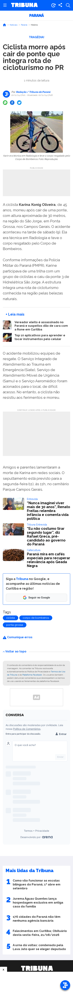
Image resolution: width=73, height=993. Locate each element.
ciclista (10, 617)
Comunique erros (19, 637)
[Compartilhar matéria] (60, 5)
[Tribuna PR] (37, 968)
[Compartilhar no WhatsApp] (5, 102)
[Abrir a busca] (68, 5)
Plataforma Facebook (32, 675)
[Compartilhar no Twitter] (19, 102)
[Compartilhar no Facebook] (12, 102)
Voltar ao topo (15, 651)
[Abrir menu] (5, 5)
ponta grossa (14, 625)
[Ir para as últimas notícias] (53, 5)
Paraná (36, 15)
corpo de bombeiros (36, 617)
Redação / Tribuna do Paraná (33, 92)
